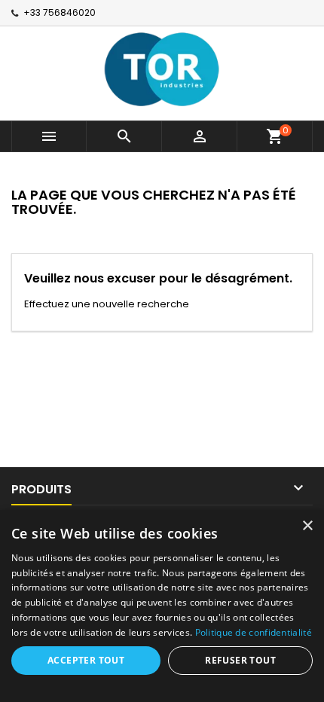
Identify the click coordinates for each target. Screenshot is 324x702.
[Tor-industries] (162, 68)
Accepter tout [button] (85, 660)
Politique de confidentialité (253, 632)
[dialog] (162, 606)
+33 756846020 (59, 12)
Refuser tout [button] (240, 660)
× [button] (307, 526)
